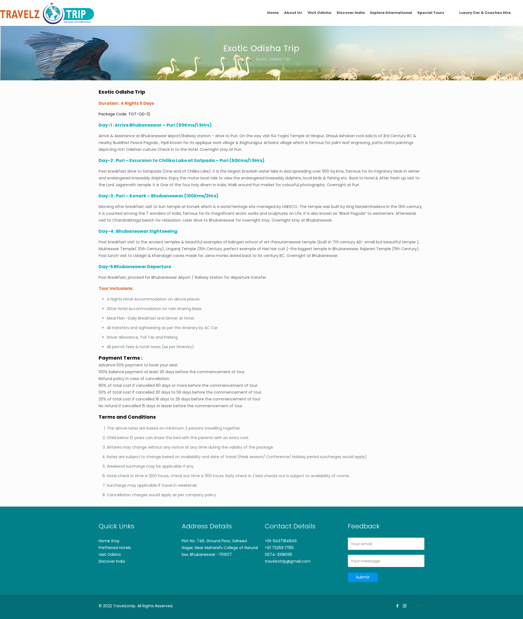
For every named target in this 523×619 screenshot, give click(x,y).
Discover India (112, 561)
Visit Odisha (110, 554)
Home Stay (109, 541)
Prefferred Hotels (115, 547)
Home (238, 59)
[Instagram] (405, 606)
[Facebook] (397, 606)
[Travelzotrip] (47, 13)
